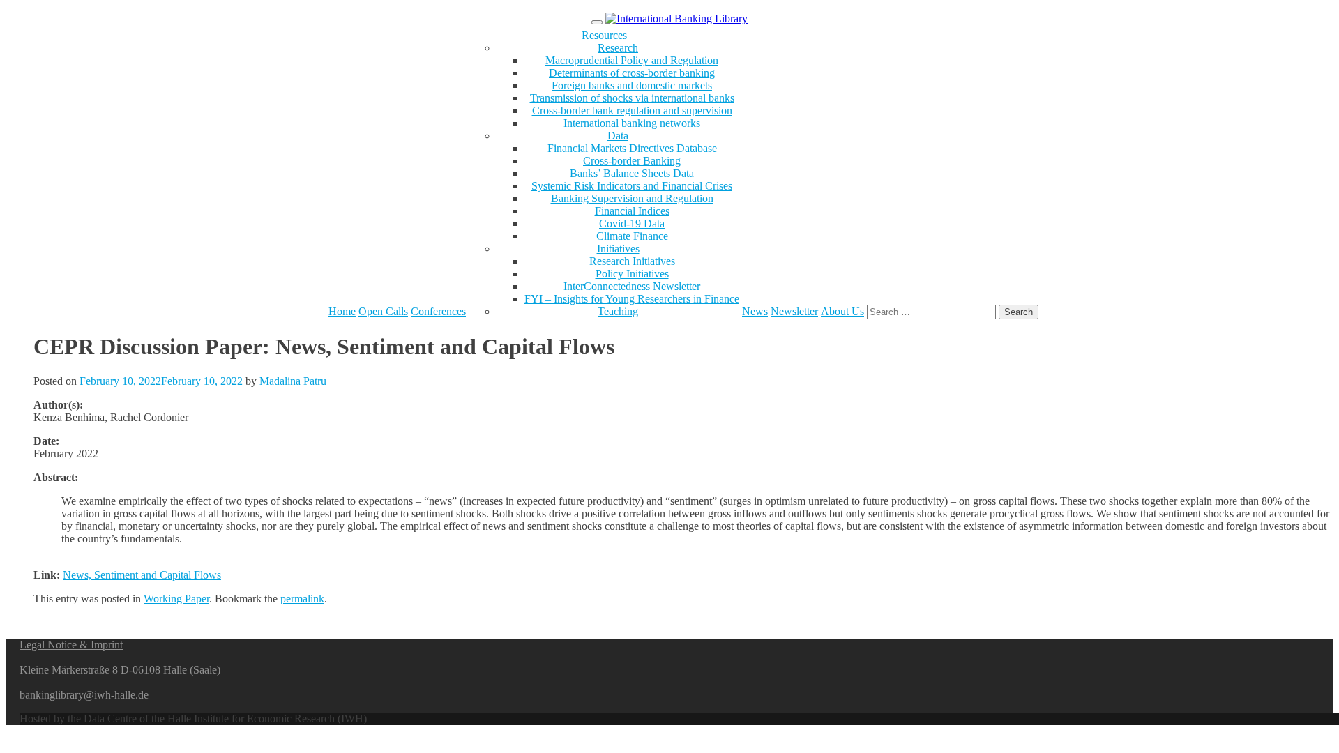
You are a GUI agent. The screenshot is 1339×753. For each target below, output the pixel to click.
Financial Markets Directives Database (632, 148)
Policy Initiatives (632, 274)
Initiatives (618, 248)
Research (618, 48)
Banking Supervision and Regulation (632, 198)
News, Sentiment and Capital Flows (142, 575)
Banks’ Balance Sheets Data (632, 173)
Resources (604, 35)
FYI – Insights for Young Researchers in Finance (631, 299)
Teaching (618, 311)
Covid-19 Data (632, 223)
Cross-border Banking (632, 161)
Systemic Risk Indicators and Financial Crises (631, 186)
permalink (302, 598)
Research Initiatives (632, 261)
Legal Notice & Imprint (71, 645)
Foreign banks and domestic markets (632, 85)
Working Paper (176, 598)
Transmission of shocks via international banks (632, 98)
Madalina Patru (292, 381)
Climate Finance (632, 236)
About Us (842, 311)
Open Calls (383, 311)
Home (342, 311)
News (755, 311)
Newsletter (794, 311)
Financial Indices (632, 211)
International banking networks (631, 123)
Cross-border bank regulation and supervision (632, 110)
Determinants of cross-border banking (632, 73)
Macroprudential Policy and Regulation (631, 60)
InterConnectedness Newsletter (631, 286)
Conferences (438, 311)
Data (617, 136)
